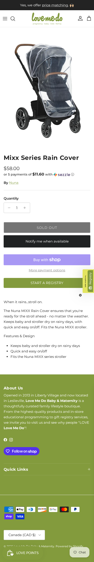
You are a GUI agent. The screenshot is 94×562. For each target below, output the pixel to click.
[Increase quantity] (26, 208)
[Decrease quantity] (8, 208)
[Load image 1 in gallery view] (47, 89)
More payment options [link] (47, 270)
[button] (47, 174)
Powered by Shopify (69, 546)
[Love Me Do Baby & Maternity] (47, 18)
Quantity (11, 198)
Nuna (13, 183)
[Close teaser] (80, 295)
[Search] (15, 19)
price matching (55, 5)
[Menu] (5, 19)
